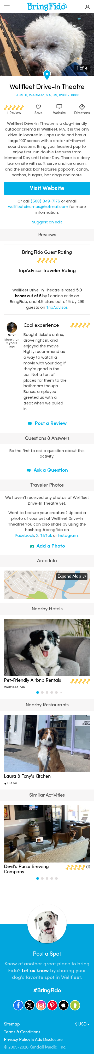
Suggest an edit (47, 222)
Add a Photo (50, 546)
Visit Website (47, 188)
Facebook (24, 535)
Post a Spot (47, 953)
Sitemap (12, 1024)
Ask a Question (50, 470)
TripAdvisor (56, 307)
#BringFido (47, 990)
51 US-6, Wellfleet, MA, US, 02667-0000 (47, 95)
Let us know (35, 970)
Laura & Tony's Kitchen (27, 776)
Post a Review (50, 423)
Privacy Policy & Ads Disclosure (33, 1039)
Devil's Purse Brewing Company (26, 869)
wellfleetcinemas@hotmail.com (38, 206)
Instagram (68, 535)
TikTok (46, 535)
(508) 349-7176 (45, 201)
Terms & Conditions (22, 1032)
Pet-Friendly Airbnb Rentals (32, 680)
